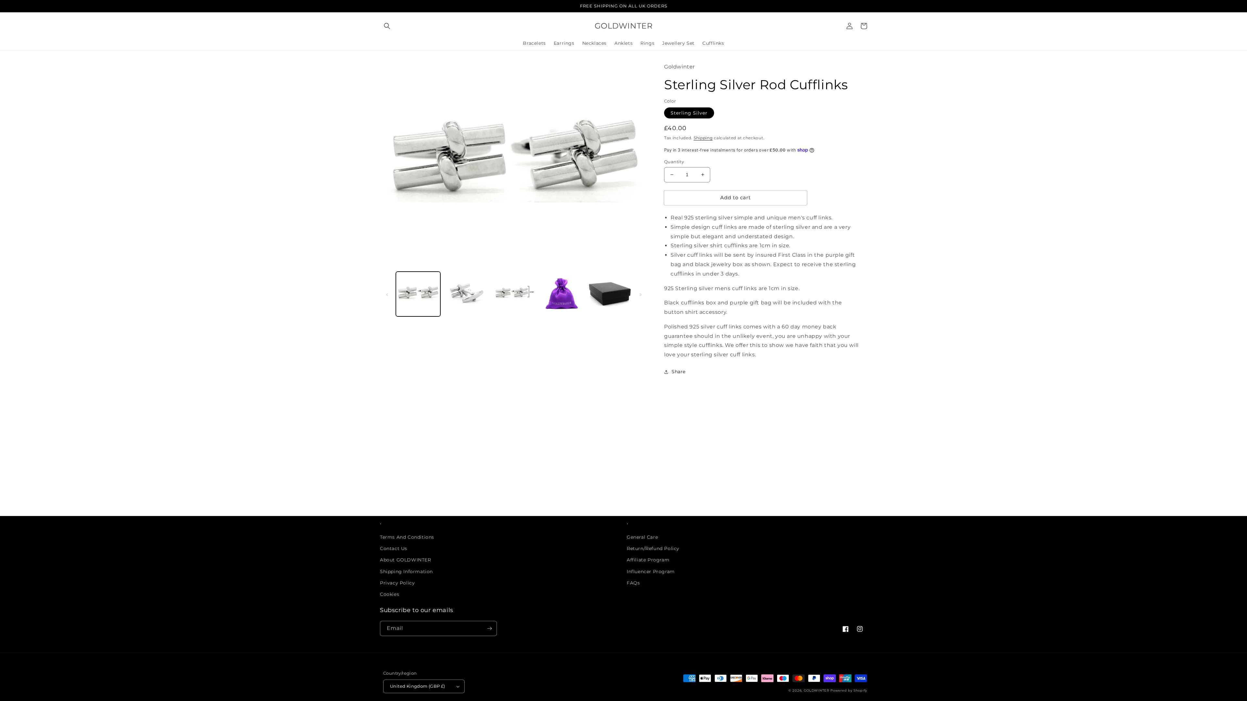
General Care (642, 537)
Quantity (674, 161)
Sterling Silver (689, 113)
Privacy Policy (397, 583)
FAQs (633, 583)
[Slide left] (387, 294)
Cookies (389, 594)
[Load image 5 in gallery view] (609, 294)
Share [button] (679, 372)
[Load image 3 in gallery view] (514, 294)
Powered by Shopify (848, 690)
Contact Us (393, 548)
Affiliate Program (648, 560)
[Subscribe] (489, 628)
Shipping (703, 137)
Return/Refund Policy (653, 548)
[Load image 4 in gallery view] (561, 294)
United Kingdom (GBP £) (417, 686)
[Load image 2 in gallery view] (466, 294)
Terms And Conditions (407, 537)
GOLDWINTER (816, 690)
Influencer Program (651, 571)
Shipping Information (406, 571)
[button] (387, 26)
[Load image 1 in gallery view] (418, 294)
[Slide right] (641, 294)
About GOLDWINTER (405, 560)
